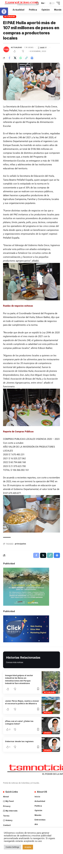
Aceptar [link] (27, 847)
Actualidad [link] (9, 16)
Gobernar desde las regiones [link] (19, 741)
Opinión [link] (47, 733)
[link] (4, 12)
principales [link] (20, 544)
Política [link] (48, 713)
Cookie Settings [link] (12, 847)
